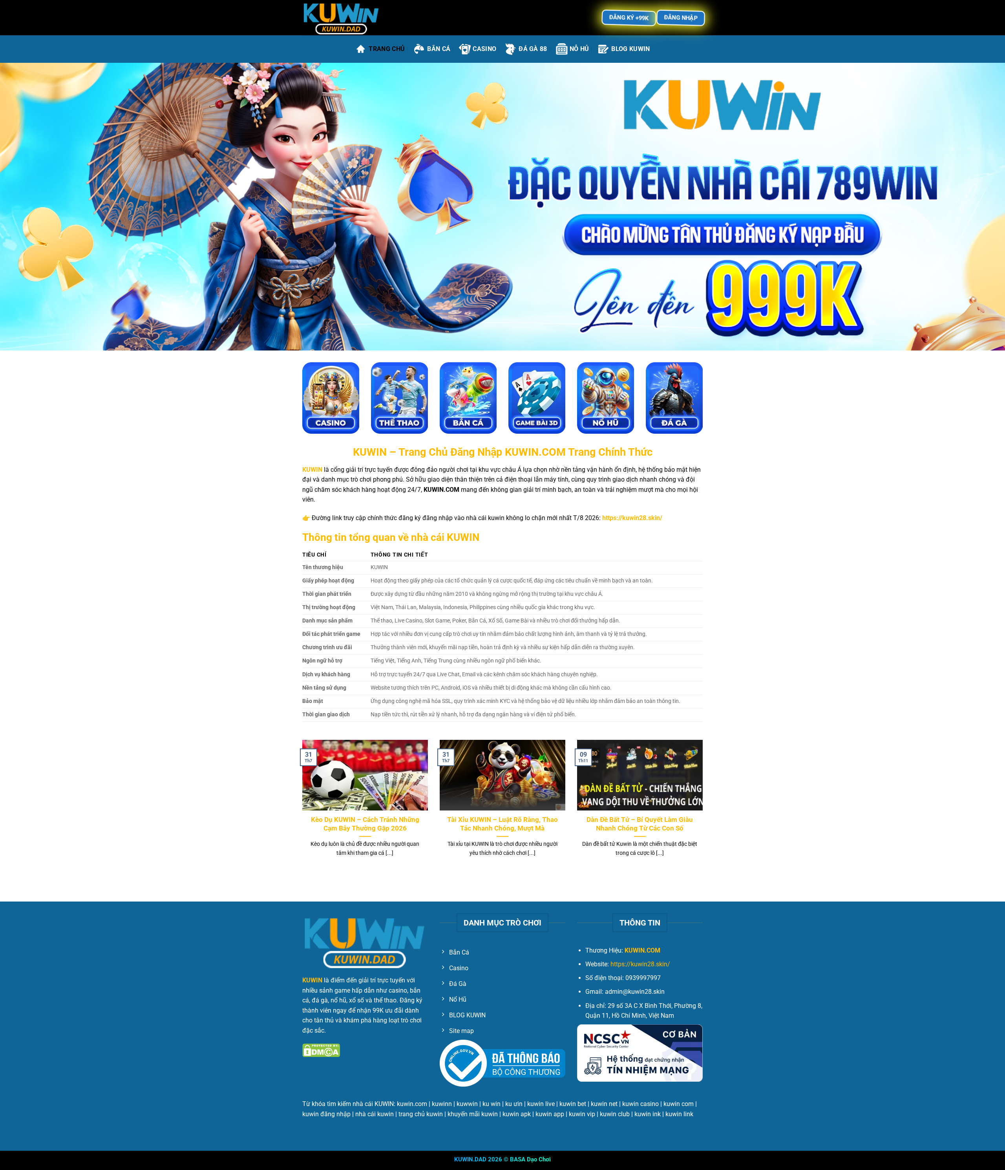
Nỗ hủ (579, 49)
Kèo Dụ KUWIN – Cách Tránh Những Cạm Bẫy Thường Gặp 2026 (365, 824)
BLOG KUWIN (630, 49)
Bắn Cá (438, 49)
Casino (484, 49)
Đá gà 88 (533, 49)
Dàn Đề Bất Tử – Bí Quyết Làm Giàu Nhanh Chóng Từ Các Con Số (640, 824)
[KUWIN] (341, 17)
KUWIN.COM (642, 950)
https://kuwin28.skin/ (640, 964)
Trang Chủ (387, 49)
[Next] (704, 808)
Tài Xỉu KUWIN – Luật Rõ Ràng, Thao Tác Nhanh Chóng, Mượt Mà (502, 824)
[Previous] (301, 808)
